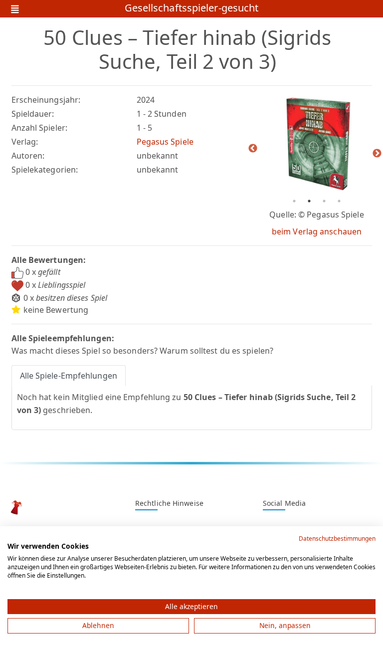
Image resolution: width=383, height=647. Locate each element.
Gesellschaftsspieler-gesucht (192, 8)
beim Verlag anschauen (317, 231)
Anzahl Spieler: (39, 127)
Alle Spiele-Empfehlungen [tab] (68, 375)
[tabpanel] (317, 144)
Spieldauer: (32, 113)
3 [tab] (324, 201)
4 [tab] (339, 201)
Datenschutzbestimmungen (337, 538)
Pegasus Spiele (165, 141)
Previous (253, 149)
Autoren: (28, 155)
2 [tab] (309, 201)
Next (377, 154)
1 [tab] (294, 201)
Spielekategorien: (44, 169)
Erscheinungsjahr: (46, 99)
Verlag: (24, 141)
